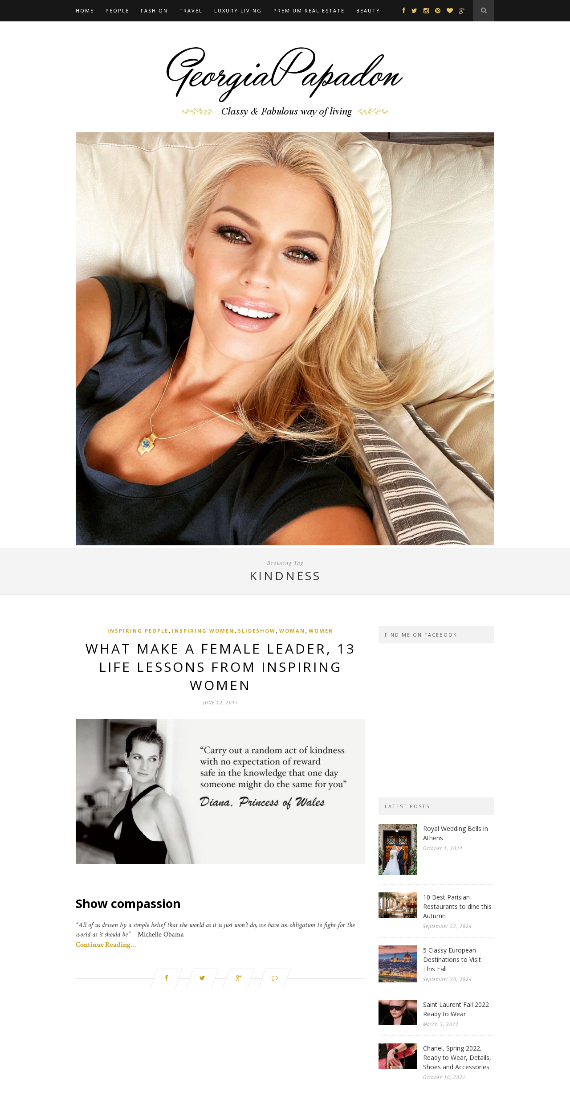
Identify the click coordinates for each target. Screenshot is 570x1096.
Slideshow (257, 630)
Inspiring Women (203, 630)
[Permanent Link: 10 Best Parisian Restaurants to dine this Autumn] (398, 915)
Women (321, 630)
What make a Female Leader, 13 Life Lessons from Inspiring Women (221, 666)
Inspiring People (137, 630)
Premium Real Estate (309, 10)
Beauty (368, 10)
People (117, 10)
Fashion (154, 10)
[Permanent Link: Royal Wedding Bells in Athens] (398, 873)
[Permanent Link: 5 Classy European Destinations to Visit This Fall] (398, 980)
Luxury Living (238, 10)
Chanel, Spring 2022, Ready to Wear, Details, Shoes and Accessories (457, 1057)
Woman (292, 630)
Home (85, 10)
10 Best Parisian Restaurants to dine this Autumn (457, 906)
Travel (191, 10)
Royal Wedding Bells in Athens (455, 833)
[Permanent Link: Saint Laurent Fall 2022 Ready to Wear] (398, 1023)
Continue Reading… (106, 944)
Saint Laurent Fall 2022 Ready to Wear (456, 1009)
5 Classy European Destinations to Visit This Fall (452, 959)
